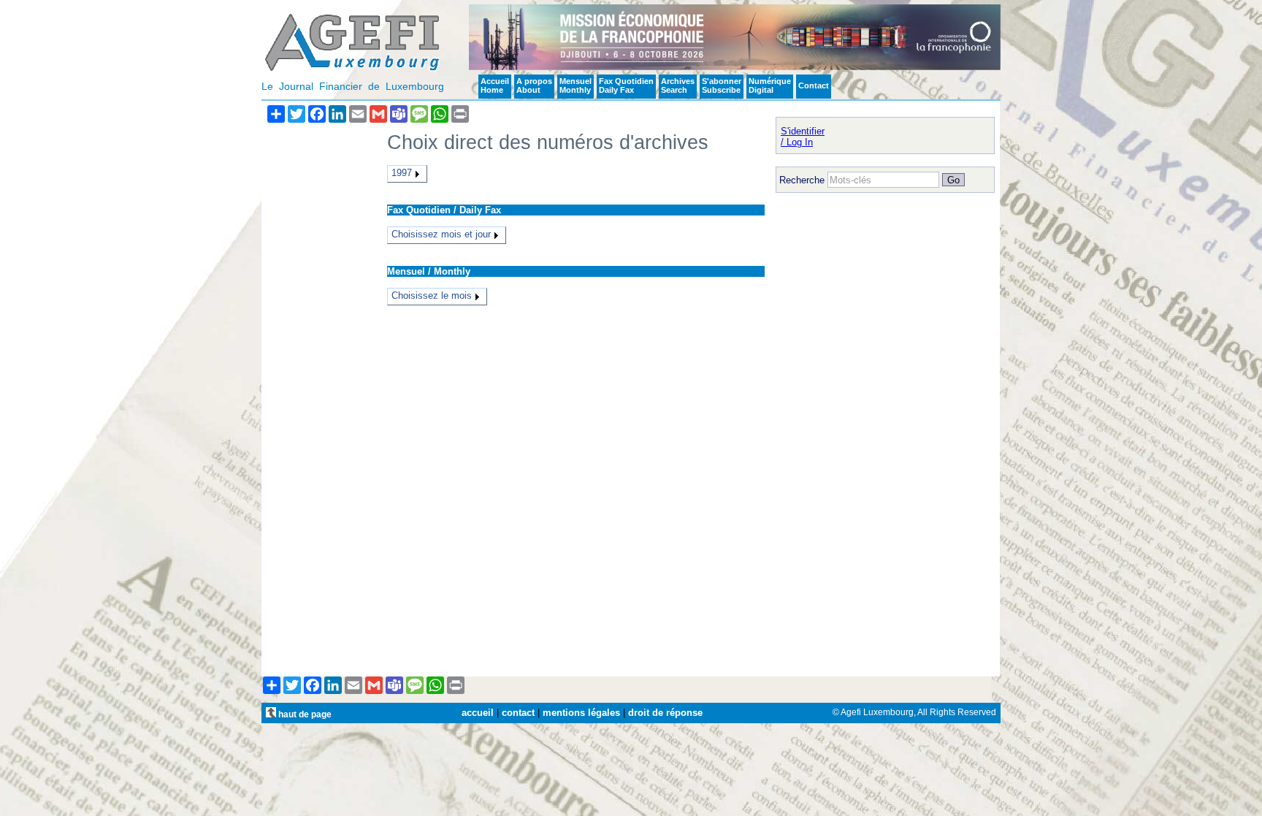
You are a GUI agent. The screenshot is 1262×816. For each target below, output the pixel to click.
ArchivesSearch (678, 85)
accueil (478, 712)
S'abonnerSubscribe (721, 85)
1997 (401, 172)
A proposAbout (534, 85)
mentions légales (581, 712)
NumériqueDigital (770, 85)
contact (518, 712)
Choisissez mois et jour (441, 234)
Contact (813, 85)
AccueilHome (495, 85)
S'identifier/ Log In (803, 137)
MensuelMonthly (575, 85)
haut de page (304, 714)
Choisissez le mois (431, 295)
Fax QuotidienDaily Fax (626, 85)
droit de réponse (665, 712)
